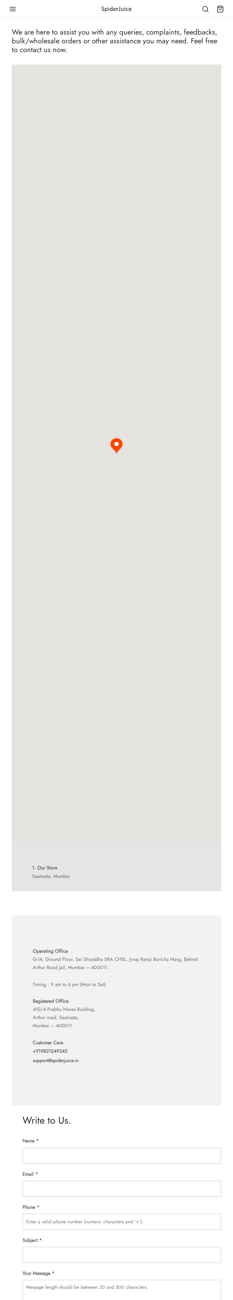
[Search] (205, 9)
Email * (30, 1174)
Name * (30, 1140)
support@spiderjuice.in (56, 1060)
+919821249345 (50, 1051)
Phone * (30, 1207)
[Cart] (220, 9)
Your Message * (38, 1273)
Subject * (32, 1240)
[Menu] (12, 9)
